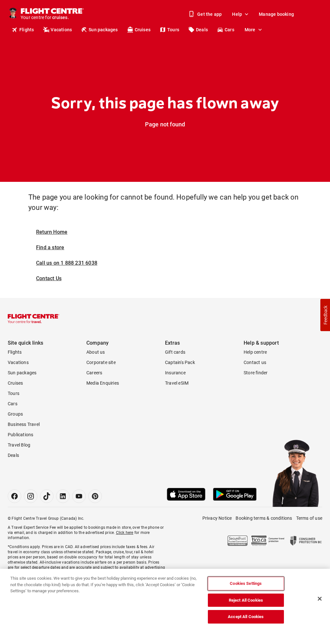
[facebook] (14, 496)
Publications (20, 434)
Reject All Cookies (246, 600)
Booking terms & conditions (264, 518)
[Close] (320, 599)
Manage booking (276, 14)
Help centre (255, 352)
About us (95, 352)
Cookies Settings (246, 583)
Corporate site (101, 362)
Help (237, 14)
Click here (124, 532)
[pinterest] (95, 496)
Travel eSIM (177, 383)
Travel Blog (19, 445)
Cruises (142, 29)
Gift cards (175, 352)
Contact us (255, 362)
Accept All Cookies (246, 616)
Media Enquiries (102, 383)
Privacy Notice (217, 518)
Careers (94, 372)
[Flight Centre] (33, 318)
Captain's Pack (180, 362)
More (250, 29)
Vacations (61, 29)
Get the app (209, 14)
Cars (229, 29)
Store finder (255, 372)
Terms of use (309, 518)
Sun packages (103, 29)
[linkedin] (63, 496)
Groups (15, 414)
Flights (26, 29)
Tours (173, 29)
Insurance (175, 372)
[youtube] (79, 496)
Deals (202, 29)
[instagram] (30, 496)
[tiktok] (46, 496)
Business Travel (24, 424)
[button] (325, 315)
